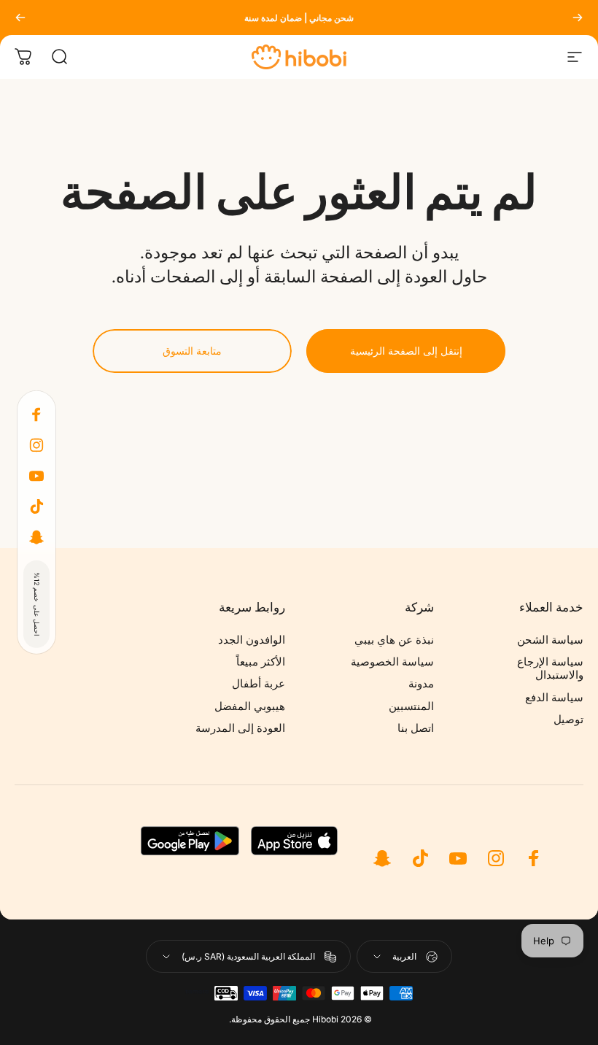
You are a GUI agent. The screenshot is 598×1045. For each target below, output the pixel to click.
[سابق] (578, 17)
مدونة (421, 683)
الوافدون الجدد (251, 640)
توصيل (568, 719)
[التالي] (20, 17)
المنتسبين (411, 706)
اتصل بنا (415, 728)
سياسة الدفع (554, 697)
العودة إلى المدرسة (240, 728)
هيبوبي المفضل (249, 706)
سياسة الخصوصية (392, 661)
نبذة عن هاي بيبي (394, 640)
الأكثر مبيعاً (260, 661)
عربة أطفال (258, 683)
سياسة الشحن (550, 640)
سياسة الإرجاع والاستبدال (550, 668)
